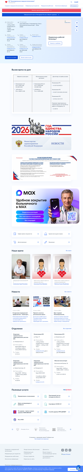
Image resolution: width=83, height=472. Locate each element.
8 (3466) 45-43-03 (40, 351)
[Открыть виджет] (78, 467)
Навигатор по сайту (29, 459)
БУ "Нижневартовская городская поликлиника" (22, 1)
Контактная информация (61, 5)
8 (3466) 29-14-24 (24, 48)
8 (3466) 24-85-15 (11, 37)
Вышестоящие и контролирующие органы (49, 453)
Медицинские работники (47, 5)
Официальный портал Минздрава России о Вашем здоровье (40, 14)
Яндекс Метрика (28, 468)
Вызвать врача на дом (26, 57)
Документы (46, 449)
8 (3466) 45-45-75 (11, 48)
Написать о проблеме (55, 43)
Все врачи (68, 250)
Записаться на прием (11, 57)
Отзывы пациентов (29, 456)
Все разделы (74, 5)
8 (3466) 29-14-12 (36, 36)
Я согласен (72, 469)
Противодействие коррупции (41, 438)
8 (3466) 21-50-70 (40, 382)
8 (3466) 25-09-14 (36, 47)
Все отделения (67, 328)
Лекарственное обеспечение (31, 449)
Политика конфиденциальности (13, 465)
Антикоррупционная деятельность (48, 457)
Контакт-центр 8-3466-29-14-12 (40, 10)
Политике (51, 469)
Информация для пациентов (32, 5)
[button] (71, 1)
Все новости (68, 291)
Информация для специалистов (28, 453)
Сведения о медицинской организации (14, 5)
